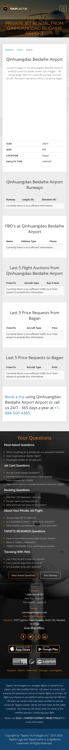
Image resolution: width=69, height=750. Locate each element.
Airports (9, 49)
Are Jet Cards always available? (22, 472)
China (20, 49)
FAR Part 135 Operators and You (23, 497)
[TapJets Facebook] (23, 636)
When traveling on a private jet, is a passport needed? (35, 452)
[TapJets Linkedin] (44, 636)
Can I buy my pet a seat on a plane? (25, 559)
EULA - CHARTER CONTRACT (30, 718)
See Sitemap (50, 575)
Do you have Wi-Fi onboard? (21, 517)
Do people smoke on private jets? (24, 459)
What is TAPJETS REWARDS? (21, 542)
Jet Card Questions (17, 465)
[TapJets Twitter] (30, 636)
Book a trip (15, 396)
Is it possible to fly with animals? (23, 566)
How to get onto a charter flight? (23, 455)
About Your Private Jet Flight (23, 510)
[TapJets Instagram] (37, 636)
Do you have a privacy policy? (22, 501)
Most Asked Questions (19, 445)
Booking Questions (17, 490)
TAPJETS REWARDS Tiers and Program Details (30, 546)
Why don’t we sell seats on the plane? (26, 504)
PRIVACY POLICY (53, 718)
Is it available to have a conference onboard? (30, 521)
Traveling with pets (17, 551)
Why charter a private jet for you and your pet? (31, 525)
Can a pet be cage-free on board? (24, 562)
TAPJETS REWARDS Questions (24, 531)
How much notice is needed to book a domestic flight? (35, 484)
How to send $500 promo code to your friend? (30, 538)
